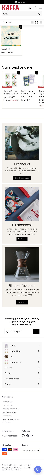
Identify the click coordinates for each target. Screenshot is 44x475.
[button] (38, 469)
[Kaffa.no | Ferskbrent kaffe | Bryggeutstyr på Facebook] (27, 435)
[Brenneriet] (22, 143)
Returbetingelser (9, 412)
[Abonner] (36, 331)
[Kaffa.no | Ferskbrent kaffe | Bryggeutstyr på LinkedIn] (32, 435)
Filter (9, 22)
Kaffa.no (22, 239)
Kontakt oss (7, 402)
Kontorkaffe (7, 405)
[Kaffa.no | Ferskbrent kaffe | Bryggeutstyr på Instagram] (23, 435)
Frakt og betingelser (10, 409)
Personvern (7, 416)
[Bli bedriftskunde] (22, 264)
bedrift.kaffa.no (22, 178)
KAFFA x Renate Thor (11, 419)
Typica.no (22, 302)
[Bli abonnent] (22, 204)
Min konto (6, 423)
